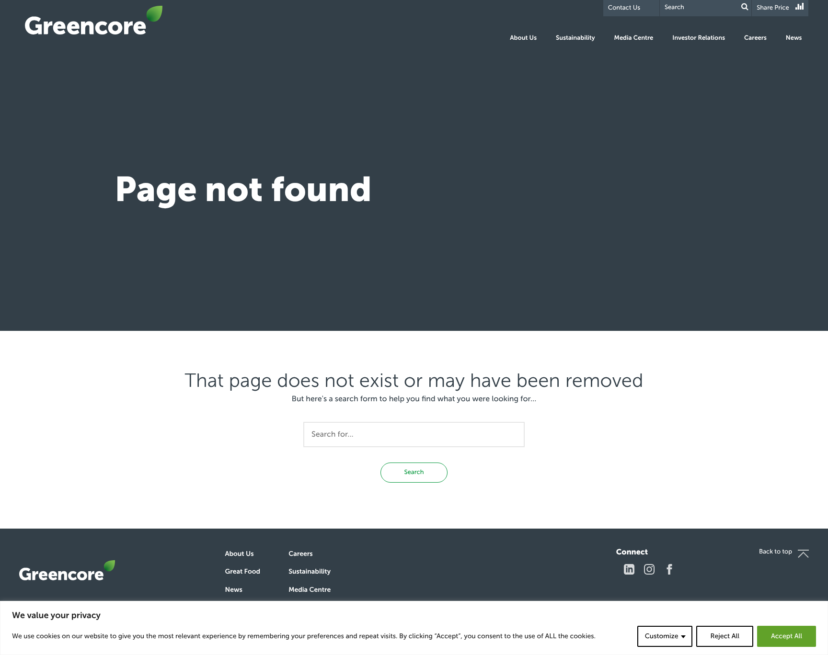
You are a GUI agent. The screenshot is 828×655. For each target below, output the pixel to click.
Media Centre (634, 38)
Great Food (242, 571)
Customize (661, 636)
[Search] (744, 7)
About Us (523, 38)
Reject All (724, 636)
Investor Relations (698, 38)
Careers (755, 38)
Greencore (94, 20)
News (794, 38)
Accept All (786, 636)
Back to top (775, 551)
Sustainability (575, 38)
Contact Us (624, 7)
